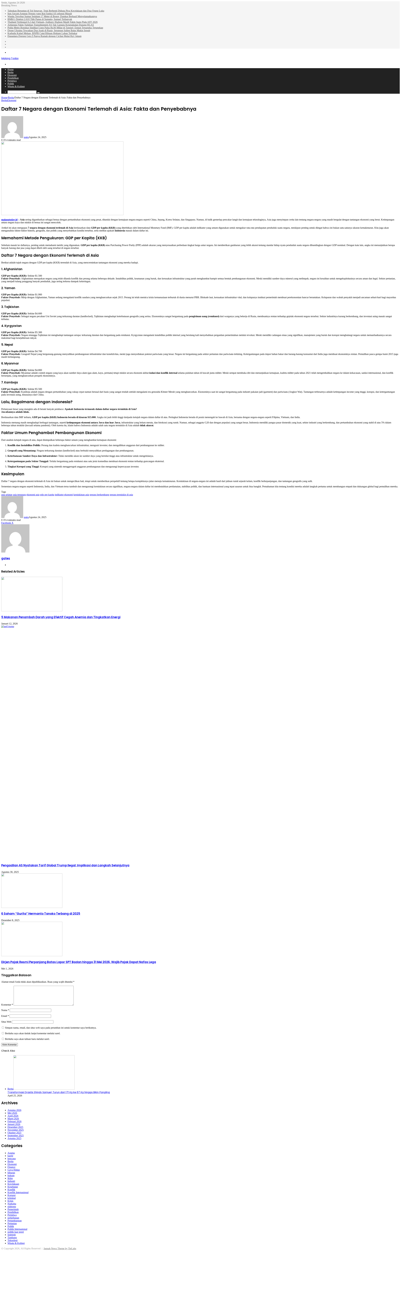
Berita (10, 72)
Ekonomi (12, 75)
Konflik (11, 1189)
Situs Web (6, 1021)
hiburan (11, 1172)
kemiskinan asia (81, 494)
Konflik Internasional (18, 1192)
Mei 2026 (12, 1113)
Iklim (10, 1178)
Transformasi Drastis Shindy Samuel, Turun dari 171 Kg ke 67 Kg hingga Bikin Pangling (59, 1092)
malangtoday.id (9, 219)
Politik (11, 83)
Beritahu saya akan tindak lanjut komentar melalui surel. (32, 1033)
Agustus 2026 (14, 1110)
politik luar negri (16, 1232)
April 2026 (13, 1115)
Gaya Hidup (14, 1170)
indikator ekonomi (64, 494)
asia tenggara (19, 494)
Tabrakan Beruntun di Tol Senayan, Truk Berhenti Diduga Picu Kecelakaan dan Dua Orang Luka (56, 10)
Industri (11, 1181)
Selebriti (12, 1234)
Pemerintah (13, 1209)
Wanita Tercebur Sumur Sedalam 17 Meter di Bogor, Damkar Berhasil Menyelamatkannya (52, 16)
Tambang (12, 1237)
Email (5, 1016)
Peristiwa (12, 80)
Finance (11, 1167)
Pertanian (12, 1223)
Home (11, 69)
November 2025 (16, 1130)
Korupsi (12, 1195)
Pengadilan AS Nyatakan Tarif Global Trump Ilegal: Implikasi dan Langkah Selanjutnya (65, 865)
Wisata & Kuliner (16, 86)
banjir (10, 1155)
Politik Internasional (17, 1229)
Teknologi (13, 1240)
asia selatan (6, 494)
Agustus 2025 (14, 1138)
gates (26, 137)
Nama (5, 1010)
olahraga (12, 1206)
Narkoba (12, 1203)
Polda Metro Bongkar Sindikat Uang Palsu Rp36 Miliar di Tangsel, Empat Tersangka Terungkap (55, 27)
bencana (12, 1158)
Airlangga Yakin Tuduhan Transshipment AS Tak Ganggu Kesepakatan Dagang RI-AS (51, 25)
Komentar (7, 1004)
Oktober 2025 (14, 1132)
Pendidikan (13, 78)
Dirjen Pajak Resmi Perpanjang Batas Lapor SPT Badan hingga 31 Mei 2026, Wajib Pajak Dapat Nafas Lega (78, 962)
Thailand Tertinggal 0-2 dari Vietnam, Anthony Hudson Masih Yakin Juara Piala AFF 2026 (53, 22)
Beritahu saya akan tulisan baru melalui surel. (27, 1039)
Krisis (10, 1201)
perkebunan (13, 1217)
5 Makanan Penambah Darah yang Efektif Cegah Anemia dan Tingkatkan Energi (60, 617)
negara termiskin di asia (121, 494)
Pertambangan (15, 1220)
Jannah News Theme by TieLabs (60, 1248)
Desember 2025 (15, 1127)
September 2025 (16, 1135)
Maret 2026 (13, 1118)
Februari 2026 (14, 1121)
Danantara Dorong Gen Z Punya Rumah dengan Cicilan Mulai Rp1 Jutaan (44, 36)
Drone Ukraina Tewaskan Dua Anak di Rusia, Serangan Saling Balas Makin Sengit (49, 30)
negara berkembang (99, 494)
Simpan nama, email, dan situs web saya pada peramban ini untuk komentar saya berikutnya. (50, 1027)
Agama (11, 1153)
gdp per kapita (47, 494)
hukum (11, 1175)
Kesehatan (13, 1186)
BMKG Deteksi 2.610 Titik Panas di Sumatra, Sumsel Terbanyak (40, 19)
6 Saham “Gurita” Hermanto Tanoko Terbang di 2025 (40, 914)
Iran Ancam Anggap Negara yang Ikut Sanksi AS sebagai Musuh (40, 13)
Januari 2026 (14, 1124)
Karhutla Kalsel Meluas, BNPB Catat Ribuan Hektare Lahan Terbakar (42, 33)
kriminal (12, 1198)
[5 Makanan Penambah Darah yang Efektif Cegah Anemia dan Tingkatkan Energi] (31, 610)
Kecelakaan (13, 1184)
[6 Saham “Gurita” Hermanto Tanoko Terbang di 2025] (31, 907)
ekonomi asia (32, 494)
